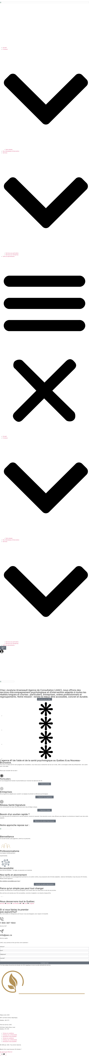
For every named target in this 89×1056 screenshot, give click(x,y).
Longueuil (31, 903)
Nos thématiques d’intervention (11, 151)
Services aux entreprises (12, 254)
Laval (25, 903)
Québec (8, 903)
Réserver (10, 1052)
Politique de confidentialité (10, 1035)
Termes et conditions (8, 1033)
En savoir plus (3, 1052)
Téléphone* (3, 954)
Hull (22, 903)
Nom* (1, 950)
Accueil (5, 47)
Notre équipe (9, 149)
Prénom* (2, 946)
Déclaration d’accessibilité (9, 1036)
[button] (44, 346)
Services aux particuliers (12, 253)
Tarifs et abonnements (9, 256)
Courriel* (2, 958)
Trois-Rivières (15, 903)
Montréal (2, 903)
